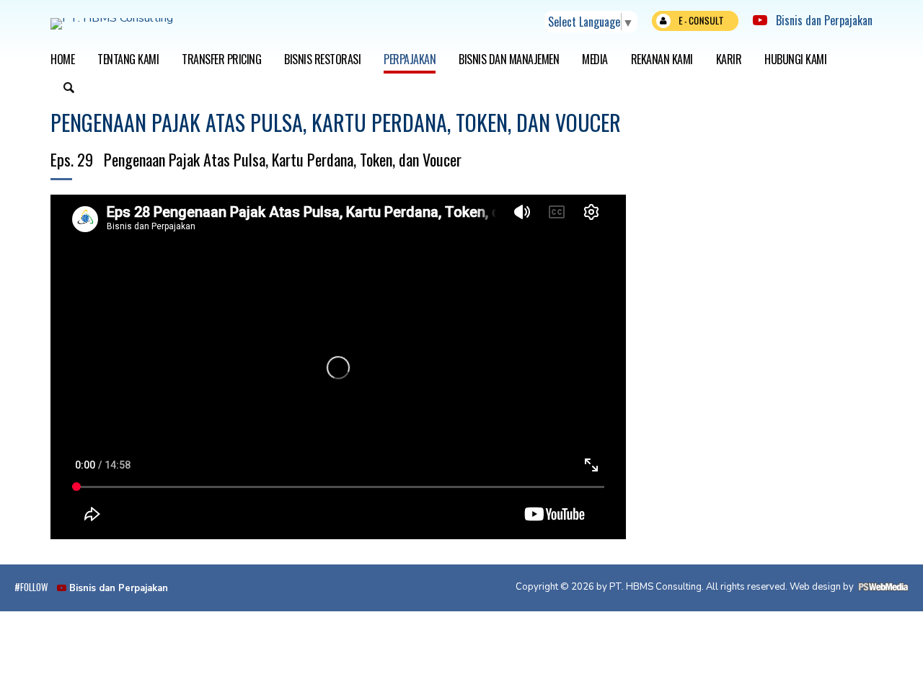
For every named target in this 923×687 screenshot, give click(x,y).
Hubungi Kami (795, 59)
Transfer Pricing (221, 59)
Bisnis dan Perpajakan (820, 20)
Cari (68, 89)
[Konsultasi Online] (695, 24)
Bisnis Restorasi (322, 59)
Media (595, 59)
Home (62, 59)
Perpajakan (410, 59)
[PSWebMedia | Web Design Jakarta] (883, 586)
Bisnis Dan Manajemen (509, 59)
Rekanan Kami (662, 59)
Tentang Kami (128, 59)
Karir (729, 59)
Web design (815, 586)
